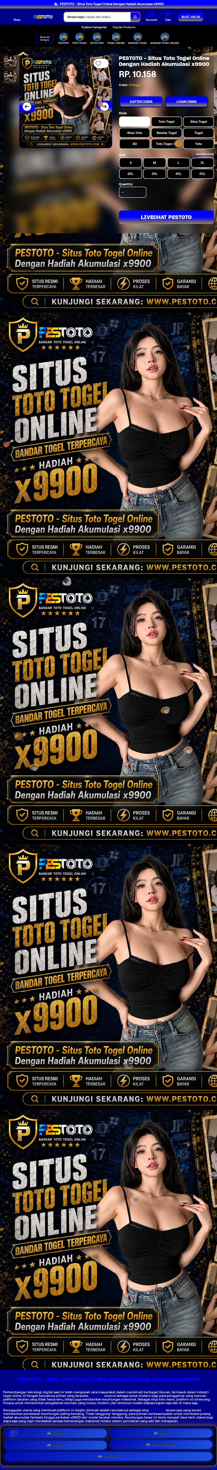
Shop (17, 19)
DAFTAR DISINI (141, 101)
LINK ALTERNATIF (164, 1444)
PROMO (58, 1431)
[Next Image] (104, 107)
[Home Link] (42, 17)
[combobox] (97, 17)
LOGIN (164, 1431)
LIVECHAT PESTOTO (166, 217)
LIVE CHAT (111, 1457)
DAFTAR (58, 1444)
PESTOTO (96, 1396)
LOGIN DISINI (186, 101)
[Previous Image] (27, 107)
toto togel (157, 1410)
